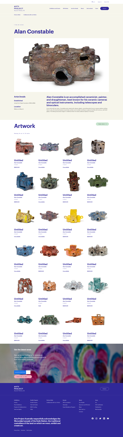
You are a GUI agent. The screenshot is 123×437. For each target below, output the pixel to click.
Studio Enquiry (33, 402)
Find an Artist (17, 14)
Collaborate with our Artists (30, 14)
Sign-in (99, 1)
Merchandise (98, 409)
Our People (81, 402)
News (80, 407)
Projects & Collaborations (20, 407)
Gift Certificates (99, 404)
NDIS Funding (33, 407)
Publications (98, 407)
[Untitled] (25, 147)
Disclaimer (23, 430)
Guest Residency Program (69, 407)
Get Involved (90, 8)
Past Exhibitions (18, 404)
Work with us (82, 409)
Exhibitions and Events (55, 8)
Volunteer (65, 404)
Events (15, 402)
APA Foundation (67, 402)
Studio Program (34, 400)
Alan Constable (18, 163)
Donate (104, 8)
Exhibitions (16, 400)
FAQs (31, 409)
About (82, 8)
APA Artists (65, 8)
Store (96, 8)
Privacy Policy (17, 430)
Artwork (16, 164)
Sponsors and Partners (84, 404)
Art (96, 402)
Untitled (19, 160)
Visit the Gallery (18, 409)
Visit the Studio (34, 404)
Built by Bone (29, 430)
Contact (81, 411)
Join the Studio (74, 8)
